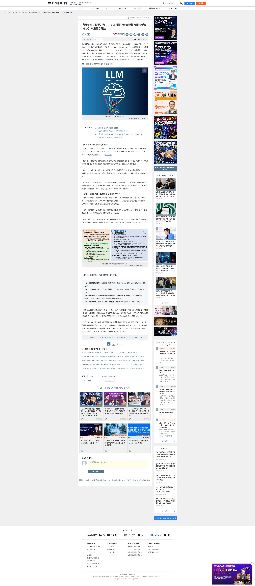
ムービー (109, 8)
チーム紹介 (110, 546)
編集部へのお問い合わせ (135, 546)
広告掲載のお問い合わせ (135, 555)
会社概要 (150, 546)
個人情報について (153, 552)
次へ (118, 344)
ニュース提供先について (94, 564)
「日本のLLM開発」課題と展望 (110, 137)
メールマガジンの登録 (93, 546)
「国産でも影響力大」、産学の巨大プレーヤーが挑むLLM (120, 134)
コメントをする (96, 471)
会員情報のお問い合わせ (135, 552)
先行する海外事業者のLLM (108, 128)
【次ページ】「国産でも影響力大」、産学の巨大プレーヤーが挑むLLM (115, 337)
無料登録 (201, 3)
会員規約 (89, 555)
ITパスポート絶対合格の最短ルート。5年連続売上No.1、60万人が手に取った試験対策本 (116, 480)
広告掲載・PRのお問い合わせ (164, 518)
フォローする (99, 39)
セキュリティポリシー (154, 549)
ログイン (189, 3)
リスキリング (123, 8)
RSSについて (91, 561)
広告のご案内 (111, 549)
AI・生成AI (138, 8)
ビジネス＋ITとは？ (75, 4)
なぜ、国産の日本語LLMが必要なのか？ (113, 131)
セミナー (81, 8)
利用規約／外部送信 (93, 558)
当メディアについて (93, 566)
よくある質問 (91, 549)
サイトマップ (91, 552)
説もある (108, 154)
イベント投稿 (111, 552)
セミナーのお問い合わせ (135, 549)
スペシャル (95, 8)
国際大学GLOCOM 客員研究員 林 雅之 (97, 64)
